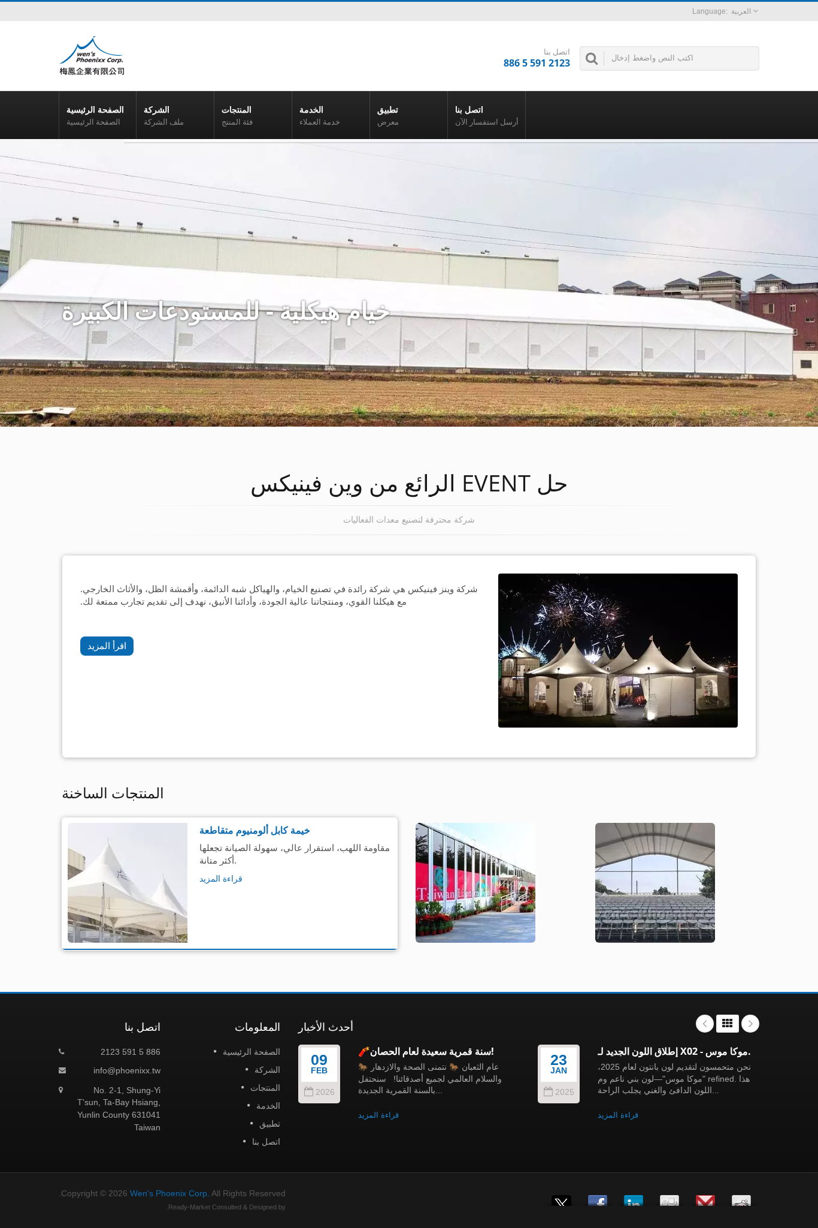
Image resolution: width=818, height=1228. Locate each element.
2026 (325, 1092)
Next (750, 1024)
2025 (564, 1092)
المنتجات (237, 115)
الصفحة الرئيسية (95, 115)
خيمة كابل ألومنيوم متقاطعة (254, 829)
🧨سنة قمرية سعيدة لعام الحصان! (426, 1051)
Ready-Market (189, 1207)
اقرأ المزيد (106, 646)
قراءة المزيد (221, 878)
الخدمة (319, 115)
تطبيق (388, 115)
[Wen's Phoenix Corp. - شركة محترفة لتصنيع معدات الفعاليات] (92, 54)
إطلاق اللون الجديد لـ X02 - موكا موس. (674, 1051)
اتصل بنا (487, 115)
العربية (741, 11)
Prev (705, 1024)
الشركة (164, 115)
